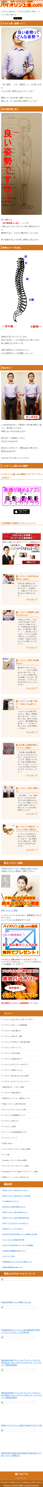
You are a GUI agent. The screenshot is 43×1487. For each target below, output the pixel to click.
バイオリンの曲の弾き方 (12, 1093)
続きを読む (30, 599)
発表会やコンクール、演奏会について (16, 1098)
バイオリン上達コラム (11, 1121)
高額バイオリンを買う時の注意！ (15, 1104)
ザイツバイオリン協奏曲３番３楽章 (13, 1240)
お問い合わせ (7, 1143)
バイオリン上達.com (8, 11)
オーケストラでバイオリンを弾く (15, 1109)
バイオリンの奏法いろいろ (12, 1070)
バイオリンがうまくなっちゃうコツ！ (16, 1081)
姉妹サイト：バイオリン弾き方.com (16, 1177)
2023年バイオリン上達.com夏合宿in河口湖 (15, 1218)
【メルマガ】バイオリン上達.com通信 (17, 1149)
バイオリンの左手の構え (12, 1053)
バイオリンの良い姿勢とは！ (27, 789)
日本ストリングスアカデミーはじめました (15, 1223)
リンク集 (6, 1155)
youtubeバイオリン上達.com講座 (15, 1160)
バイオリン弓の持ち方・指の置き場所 (16, 1042)
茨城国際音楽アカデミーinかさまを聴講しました (17, 1262)
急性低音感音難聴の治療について (12, 1267)
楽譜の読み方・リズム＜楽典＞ (14, 1087)
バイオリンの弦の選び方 (12, 1031)
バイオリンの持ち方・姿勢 (26, 11)
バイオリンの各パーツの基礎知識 (15, 1025)
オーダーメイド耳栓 (8, 1256)
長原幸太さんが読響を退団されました (14, 1207)
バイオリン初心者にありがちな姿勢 (16, 1076)
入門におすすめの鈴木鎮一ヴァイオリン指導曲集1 (17, 1245)
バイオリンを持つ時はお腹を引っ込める (27, 577)
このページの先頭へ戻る (21, 1474)
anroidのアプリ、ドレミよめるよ (12, 1229)
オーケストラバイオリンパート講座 (16, 1166)
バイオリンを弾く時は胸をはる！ (27, 661)
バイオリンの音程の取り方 (12, 1059)
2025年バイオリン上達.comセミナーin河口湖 (16, 1196)
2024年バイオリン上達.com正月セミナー (15, 1212)
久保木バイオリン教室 (10, 871)
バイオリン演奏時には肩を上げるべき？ (27, 613)
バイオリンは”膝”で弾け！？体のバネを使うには (26, 704)
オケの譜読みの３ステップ (10, 1201)
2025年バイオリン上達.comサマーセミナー (15, 1190)
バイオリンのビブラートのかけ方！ (16, 1064)
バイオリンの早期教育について (14, 1115)
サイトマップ (21, 1478)
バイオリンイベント (10, 1138)
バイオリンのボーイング (12, 1047)
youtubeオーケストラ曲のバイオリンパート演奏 (20, 1171)
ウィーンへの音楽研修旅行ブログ (15, 1132)
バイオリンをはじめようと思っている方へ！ (19, 1019)
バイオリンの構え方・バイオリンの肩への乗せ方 (27, 828)
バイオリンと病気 (9, 1126)
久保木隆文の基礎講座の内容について (14, 1251)
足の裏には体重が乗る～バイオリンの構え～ (27, 746)
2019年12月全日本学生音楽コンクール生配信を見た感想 (19, 1234)
